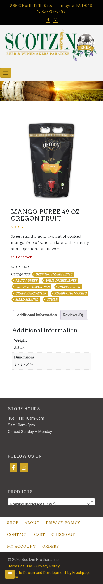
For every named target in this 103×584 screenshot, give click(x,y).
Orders (50, 546)
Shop (12, 522)
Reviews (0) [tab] (73, 314)
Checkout (64, 534)
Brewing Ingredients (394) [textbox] (50, 504)
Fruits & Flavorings (32, 287)
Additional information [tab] (37, 314)
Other (52, 299)
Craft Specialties (30, 293)
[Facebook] (13, 467)
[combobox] (51, 502)
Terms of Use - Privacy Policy (34, 566)
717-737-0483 (53, 11)
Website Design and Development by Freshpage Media (49, 574)
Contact (17, 534)
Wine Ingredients (61, 280)
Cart (39, 534)
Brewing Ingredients (54, 274)
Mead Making (26, 299)
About (32, 522)
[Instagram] (24, 467)
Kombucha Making (70, 293)
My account (21, 546)
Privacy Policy (63, 522)
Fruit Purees (26, 280)
